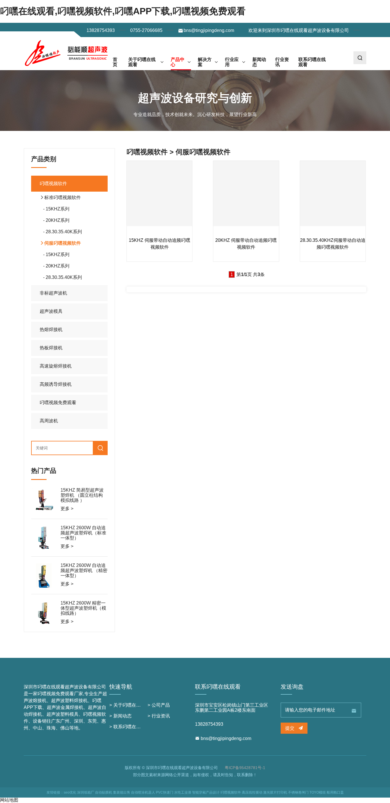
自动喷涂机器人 (143, 792)
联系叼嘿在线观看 (312, 62)
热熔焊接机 (51, 329)
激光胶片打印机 (275, 792)
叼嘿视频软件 (53, 183)
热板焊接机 (51, 347)
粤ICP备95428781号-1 (245, 767)
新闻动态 (259, 62)
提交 (290, 728)
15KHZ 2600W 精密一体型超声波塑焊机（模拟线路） (83, 608)
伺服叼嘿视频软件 (62, 243)
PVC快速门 (164, 792)
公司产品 (161, 705)
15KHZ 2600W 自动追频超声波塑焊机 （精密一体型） (84, 570)
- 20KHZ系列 (54, 220)
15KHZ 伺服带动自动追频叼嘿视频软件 (159, 244)
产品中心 (177, 62)
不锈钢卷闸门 (298, 792)
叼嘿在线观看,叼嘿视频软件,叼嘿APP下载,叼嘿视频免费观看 (123, 11)
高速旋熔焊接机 (56, 366)
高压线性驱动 (252, 792)
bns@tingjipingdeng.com (209, 30)
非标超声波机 (53, 293)
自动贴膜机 (103, 792)
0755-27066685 (146, 30)
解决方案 (205, 62)
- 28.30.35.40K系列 (61, 231)
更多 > (67, 508)
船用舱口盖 (335, 792)
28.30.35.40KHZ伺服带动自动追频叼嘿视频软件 (332, 244)
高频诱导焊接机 (56, 384)
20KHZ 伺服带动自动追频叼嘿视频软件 (246, 244)
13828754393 (101, 30)
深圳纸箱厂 (85, 792)
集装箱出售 (121, 792)
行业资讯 (282, 62)
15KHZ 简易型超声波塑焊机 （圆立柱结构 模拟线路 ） (82, 495)
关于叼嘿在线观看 (142, 62)
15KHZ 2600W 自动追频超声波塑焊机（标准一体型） (83, 533)
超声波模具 (51, 311)
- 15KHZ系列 (54, 208)
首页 (115, 62)
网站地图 (9, 800)
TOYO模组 (317, 792)
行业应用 (232, 62)
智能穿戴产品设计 (206, 792)
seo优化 (70, 792)
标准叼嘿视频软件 (62, 197)
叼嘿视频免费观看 (58, 402)
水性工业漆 (182, 792)
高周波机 (49, 420)
